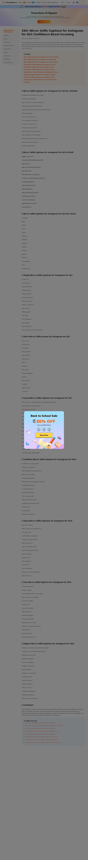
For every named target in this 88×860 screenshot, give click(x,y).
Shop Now (44, 435)
